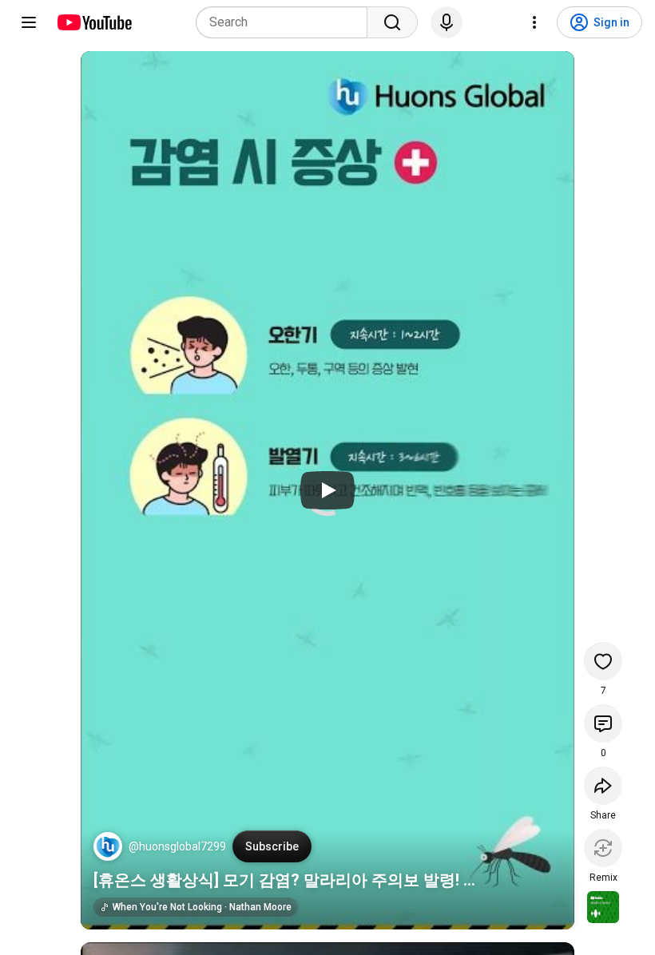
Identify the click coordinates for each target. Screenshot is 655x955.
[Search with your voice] (446, 22)
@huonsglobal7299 (177, 846)
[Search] (392, 22)
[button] (107, 846)
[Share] (603, 786)
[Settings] (534, 22)
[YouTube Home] (94, 22)
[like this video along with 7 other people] (603, 661)
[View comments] (603, 723)
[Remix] (603, 848)
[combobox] (286, 22)
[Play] (327, 490)
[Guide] (28, 22)
